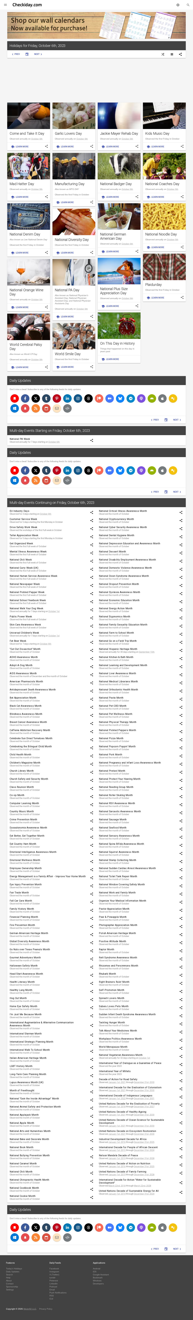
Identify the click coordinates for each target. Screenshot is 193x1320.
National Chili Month (21, 1171)
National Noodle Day (161, 234)
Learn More (19, 147)
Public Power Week (21, 616)
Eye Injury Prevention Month (26, 884)
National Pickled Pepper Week (27, 592)
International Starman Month (26, 1033)
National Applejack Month (24, 1114)
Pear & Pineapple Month (113, 917)
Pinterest (53, 1280)
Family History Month (22, 908)
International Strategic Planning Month (31, 1041)
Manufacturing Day (69, 184)
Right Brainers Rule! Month (114, 981)
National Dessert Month (112, 551)
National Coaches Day (162, 184)
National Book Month (21, 1147)
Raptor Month (106, 949)
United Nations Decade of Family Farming (122, 1171)
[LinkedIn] (67, 398)
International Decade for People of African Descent (128, 1147)
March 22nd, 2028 (142, 1186)
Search (9, 1274)
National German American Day (113, 236)
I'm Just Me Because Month (26, 1014)
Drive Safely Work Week (23, 527)
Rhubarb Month (107, 973)
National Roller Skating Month (116, 795)
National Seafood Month (113, 827)
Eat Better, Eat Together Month (27, 835)
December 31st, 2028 (144, 1158)
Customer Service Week (23, 519)
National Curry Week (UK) (24, 567)
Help (8, 1277)
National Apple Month (22, 1123)
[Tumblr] (46, 398)
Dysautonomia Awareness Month (28, 827)
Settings (10, 1289)
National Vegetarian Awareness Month (120, 1055)
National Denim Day (25, 234)
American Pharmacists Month (26, 681)
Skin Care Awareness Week (25, 624)
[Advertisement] (96, 80)
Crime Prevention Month (23, 819)
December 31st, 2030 (144, 1082)
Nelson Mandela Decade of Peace (118, 1155)
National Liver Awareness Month (117, 673)
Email (52, 1289)
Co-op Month (17, 795)
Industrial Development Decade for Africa (123, 1139)
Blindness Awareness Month (26, 714)
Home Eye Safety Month (23, 1006)
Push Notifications (57, 1292)
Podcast (53, 1286)
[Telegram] (131, 398)
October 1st (54, 611)
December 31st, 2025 (144, 1142)
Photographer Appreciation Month (118, 925)
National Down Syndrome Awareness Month (124, 576)
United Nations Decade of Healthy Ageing (122, 1111)
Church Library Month (22, 770)
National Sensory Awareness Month (119, 835)
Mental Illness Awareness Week (28, 551)
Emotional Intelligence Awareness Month (33, 852)
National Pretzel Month (112, 770)
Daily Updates (20, 380)
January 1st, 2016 (117, 1142)
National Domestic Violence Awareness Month (125, 567)
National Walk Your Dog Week (26, 608)
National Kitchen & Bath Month (116, 657)
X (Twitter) (54, 1274)
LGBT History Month (21, 1066)
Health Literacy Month (22, 981)
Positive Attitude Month (112, 941)
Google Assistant (101, 1274)
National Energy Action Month (116, 608)
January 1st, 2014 (117, 1194)
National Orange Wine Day (26, 292)
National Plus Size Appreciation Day (114, 291)
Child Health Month (20, 754)
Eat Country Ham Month (23, 843)
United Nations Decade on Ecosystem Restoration (127, 1131)
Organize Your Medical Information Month (122, 900)
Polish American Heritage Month (117, 933)
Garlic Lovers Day (68, 133)
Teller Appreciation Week (24, 535)
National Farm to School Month (116, 632)
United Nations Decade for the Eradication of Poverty (129, 1103)
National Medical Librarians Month (118, 681)
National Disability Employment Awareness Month (127, 559)
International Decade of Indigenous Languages (125, 1095)
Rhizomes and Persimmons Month (118, 965)
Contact (9, 1283)
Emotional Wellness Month (25, 860)
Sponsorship (12, 1286)
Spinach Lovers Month (111, 998)
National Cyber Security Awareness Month (123, 527)
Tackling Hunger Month (112, 1022)
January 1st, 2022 (117, 1098)
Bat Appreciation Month (23, 697)
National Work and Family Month (117, 892)
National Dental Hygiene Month (116, 535)
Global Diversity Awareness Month (29, 941)
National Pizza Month (111, 738)
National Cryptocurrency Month (116, 519)
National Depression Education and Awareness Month (129, 543)
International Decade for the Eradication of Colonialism (130, 1087)
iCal (51, 1298)
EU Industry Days (19, 511)
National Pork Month (110, 754)
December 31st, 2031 (144, 1098)
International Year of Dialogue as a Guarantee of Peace (130, 1063)
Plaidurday (153, 285)
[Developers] (67, 408)
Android (96, 1268)
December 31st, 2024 (144, 1150)
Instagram (54, 1271)
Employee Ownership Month (26, 868)
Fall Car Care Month (21, 900)
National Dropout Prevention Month (119, 584)
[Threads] (88, 398)
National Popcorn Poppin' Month (117, 746)
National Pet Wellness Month (115, 714)
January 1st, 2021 (117, 1082)
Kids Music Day (157, 133)
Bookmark (98, 1277)
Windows (97, 1280)
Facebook (54, 1268)
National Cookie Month (22, 1196)
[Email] (57, 408)
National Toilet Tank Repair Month (118, 876)
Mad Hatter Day (22, 184)
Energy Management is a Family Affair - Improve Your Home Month (48, 876)
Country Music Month (22, 811)
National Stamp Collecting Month (117, 860)
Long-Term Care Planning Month (28, 1074)
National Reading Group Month (116, 787)
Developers (98, 1283)
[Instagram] (78, 398)
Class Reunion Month (22, 787)
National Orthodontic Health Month (118, 689)
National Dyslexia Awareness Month (119, 592)
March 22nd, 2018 (117, 1186)
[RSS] (36, 408)
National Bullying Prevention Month (30, 1155)
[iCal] (46, 408)
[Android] (152, 398)
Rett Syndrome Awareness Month (118, 957)
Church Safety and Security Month (29, 779)
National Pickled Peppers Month (117, 730)
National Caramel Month (23, 1163)
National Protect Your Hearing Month (119, 779)
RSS (51, 1295)
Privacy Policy (45, 1309)
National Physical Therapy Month (117, 722)
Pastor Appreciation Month (114, 908)
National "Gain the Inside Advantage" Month (34, 1098)
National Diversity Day (72, 240)
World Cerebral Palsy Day (26, 347)
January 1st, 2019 (117, 1158)
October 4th (45, 514)
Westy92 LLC (29, 1309)
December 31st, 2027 (144, 1106)
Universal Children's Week (24, 632)
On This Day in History (117, 343)
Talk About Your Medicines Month (118, 1030)
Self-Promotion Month (111, 990)
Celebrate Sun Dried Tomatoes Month (31, 738)
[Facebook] (25, 398)
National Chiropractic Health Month (29, 1179)
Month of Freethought (22, 1090)
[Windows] (14, 408)
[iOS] (162, 398)
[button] (5, 4)
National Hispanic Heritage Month (118, 649)
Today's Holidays (14, 1268)
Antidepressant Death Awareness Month (33, 689)
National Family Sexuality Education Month (123, 624)
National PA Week (20, 439)
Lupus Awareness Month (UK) (27, 1082)
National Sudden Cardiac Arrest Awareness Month (127, 868)
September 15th (147, 652)
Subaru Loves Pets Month (114, 1006)
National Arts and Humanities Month (30, 1131)
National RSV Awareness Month (117, 803)
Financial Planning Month (24, 917)
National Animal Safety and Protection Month (35, 1106)
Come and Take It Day (27, 133)
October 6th (37, 139)
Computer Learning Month (24, 803)
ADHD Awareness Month (24, 657)
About (9, 1280)
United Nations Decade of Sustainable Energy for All (129, 1190)
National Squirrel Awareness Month (119, 852)
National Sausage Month (113, 819)
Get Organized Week (21, 543)
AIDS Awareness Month (23, 673)
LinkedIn (53, 1283)
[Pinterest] (57, 398)
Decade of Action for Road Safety (118, 1079)
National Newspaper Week (25, 584)
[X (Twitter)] (36, 398)
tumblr (52, 1277)
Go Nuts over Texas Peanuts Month (30, 949)
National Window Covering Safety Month (122, 884)
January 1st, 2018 (117, 1106)
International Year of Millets (115, 1071)
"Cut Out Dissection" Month (25, 649)
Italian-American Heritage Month (28, 1058)
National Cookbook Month (24, 1187)
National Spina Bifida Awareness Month (121, 843)
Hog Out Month (18, 998)
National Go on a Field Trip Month (118, 640)
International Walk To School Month (30, 1049)
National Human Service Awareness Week (33, 576)
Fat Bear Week (18, 640)
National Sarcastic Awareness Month (120, 811)
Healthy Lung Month (21, 990)
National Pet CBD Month (113, 705)
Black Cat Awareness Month (26, 705)
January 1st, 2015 (117, 1150)
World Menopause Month (113, 1046)
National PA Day (67, 290)
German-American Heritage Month (29, 933)
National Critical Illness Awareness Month (123, 511)
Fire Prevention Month (22, 925)
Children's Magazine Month (25, 762)
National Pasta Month (111, 697)
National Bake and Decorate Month (29, 1139)
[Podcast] (141, 398)
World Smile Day (68, 354)
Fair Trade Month (19, 892)
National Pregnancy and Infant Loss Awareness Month (130, 762)
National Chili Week (21, 559)
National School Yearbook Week (28, 600)
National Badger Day (116, 184)
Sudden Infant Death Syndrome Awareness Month (127, 1014)
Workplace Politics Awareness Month (120, 1038)
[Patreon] (99, 398)
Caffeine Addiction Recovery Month (30, 730)
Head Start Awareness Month (26, 973)
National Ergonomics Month (114, 616)
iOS (94, 1271)
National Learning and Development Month (123, 665)
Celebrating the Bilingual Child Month (31, 746)
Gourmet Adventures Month (25, 957)
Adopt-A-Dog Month (21, 665)
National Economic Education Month (119, 600)
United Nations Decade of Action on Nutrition (124, 1163)
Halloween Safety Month (24, 965)
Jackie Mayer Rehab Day (119, 133)
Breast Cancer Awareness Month (28, 722)
